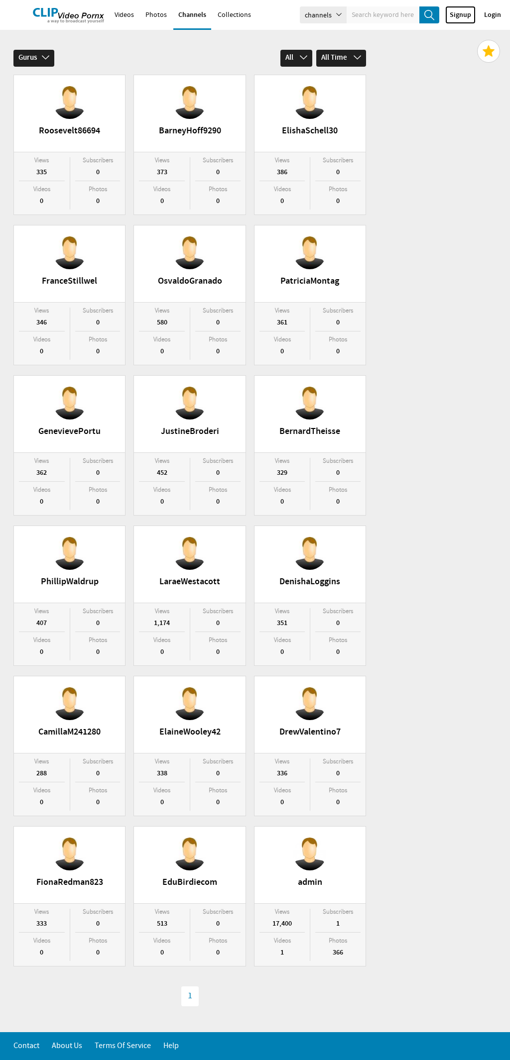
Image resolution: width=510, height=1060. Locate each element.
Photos (156, 14)
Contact (26, 1046)
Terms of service (123, 1046)
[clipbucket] (55, 15)
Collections (234, 14)
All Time (335, 58)
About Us (67, 1046)
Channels (192, 14)
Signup (460, 14)
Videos (124, 14)
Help (171, 1046)
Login (492, 14)
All (290, 58)
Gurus (27, 58)
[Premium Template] (488, 51)
